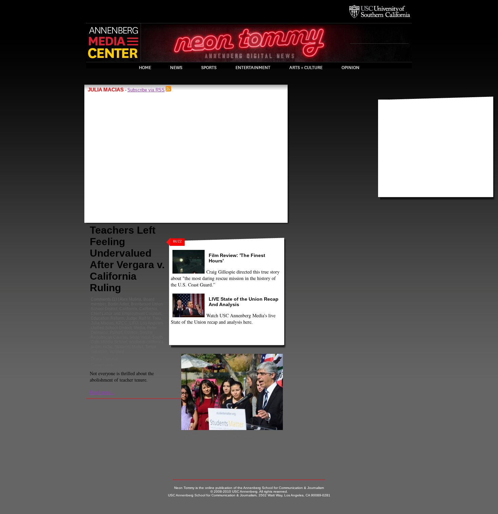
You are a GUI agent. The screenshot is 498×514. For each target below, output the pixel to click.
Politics (131, 332)
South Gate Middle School (127, 339)
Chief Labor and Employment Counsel (126, 313)
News (176, 67)
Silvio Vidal (139, 337)
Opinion (350, 67)
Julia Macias (102, 323)
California (128, 308)
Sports (208, 67)
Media (139, 327)
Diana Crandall (105, 359)
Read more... (102, 392)
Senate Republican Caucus (122, 335)
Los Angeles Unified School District (127, 325)
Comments (101, 299)
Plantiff (116, 332)
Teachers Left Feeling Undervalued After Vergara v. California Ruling (127, 258)
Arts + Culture (306, 67)
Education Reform (107, 318)
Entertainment (252, 67)
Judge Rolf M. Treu (143, 318)
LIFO (133, 323)
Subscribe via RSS (146, 89)
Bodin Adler (118, 304)
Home (145, 67)
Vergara (116, 351)
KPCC (121, 323)
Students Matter (129, 346)
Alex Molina (130, 299)
